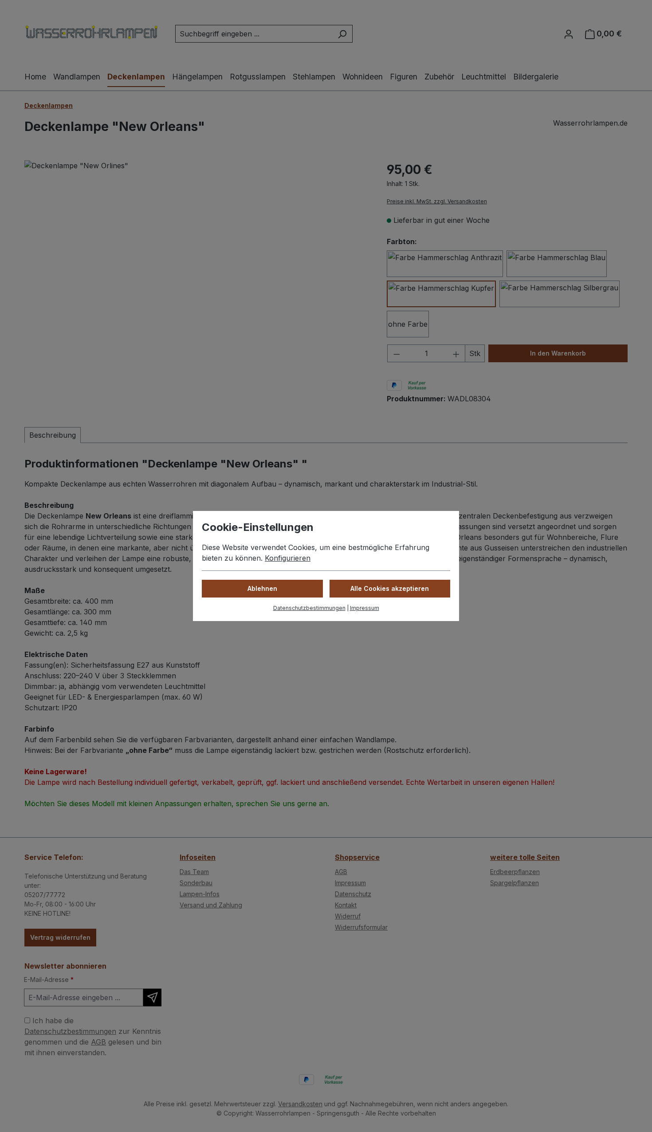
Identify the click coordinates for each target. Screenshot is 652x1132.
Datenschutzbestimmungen (309, 608)
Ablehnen (262, 588)
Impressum (364, 608)
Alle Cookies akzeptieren (389, 588)
